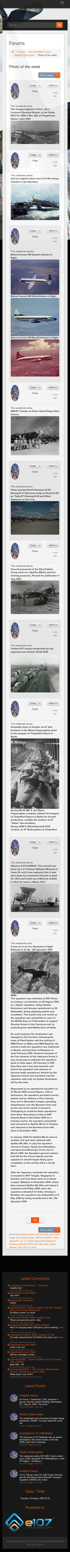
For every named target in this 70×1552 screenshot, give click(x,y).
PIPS (30, 1244)
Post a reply (46, 75)
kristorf (30, 1241)
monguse (13, 1244)
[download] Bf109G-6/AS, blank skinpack (30, 1325)
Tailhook (13, 1247)
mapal (37, 1241)
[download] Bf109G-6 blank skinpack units (30, 1317)
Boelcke (25, 1234)
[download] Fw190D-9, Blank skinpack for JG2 (32, 1335)
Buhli (32, 1234)
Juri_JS (23, 1241)
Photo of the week (31, 1414)
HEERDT (48, 1238)
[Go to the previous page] (28, 1220)
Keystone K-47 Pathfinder (36, 1433)
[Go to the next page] (41, 1220)
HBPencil (39, 1238)
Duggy (33, 85)
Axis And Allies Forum (40, 51)
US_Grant (31, 1247)
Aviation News (28, 1395)
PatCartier (22, 1244)
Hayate (31, 1238)
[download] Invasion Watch (23, 1293)
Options (52, 85)
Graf (18, 1238)
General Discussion (24, 55)
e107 (26, 1541)
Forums (21, 51)
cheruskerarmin (42, 1234)
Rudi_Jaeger (49, 1244)
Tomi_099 (22, 1247)
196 (35, 1220)
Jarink (56, 1238)
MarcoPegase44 (48, 1241)
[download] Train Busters (22, 1300)
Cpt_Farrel (54, 1234)
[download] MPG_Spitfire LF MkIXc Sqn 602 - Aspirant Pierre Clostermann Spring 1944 (36, 1308)
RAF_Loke (38, 1244)
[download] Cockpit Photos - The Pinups (30, 1285)
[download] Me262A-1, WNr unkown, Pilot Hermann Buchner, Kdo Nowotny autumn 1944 (34, 1370)
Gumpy (24, 1238)
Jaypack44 (14, 1241)
